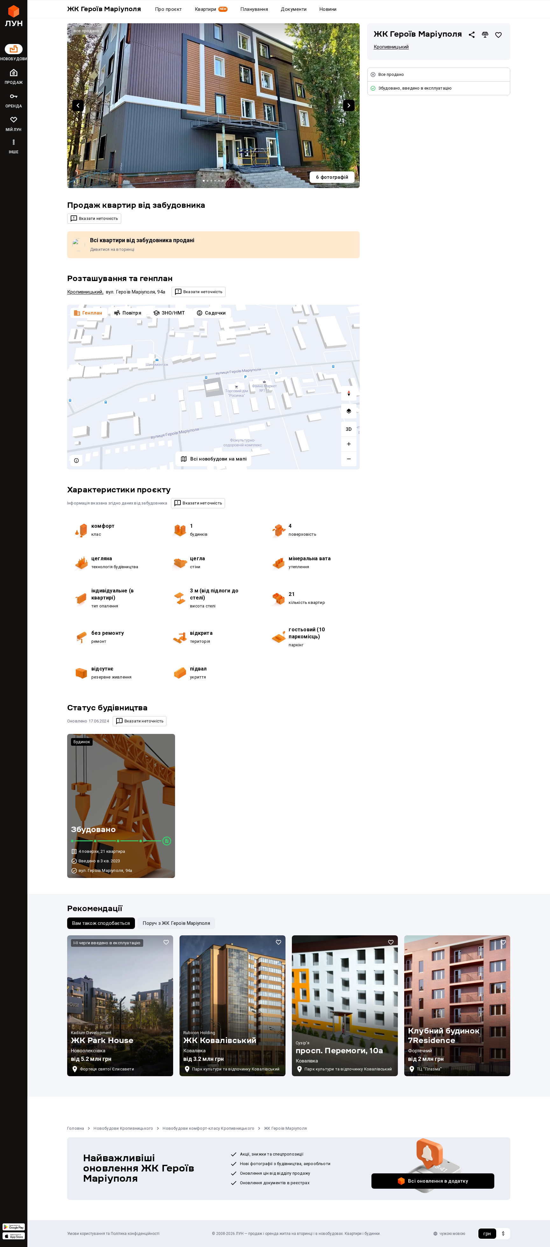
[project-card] (120, 1006)
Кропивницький (84, 292)
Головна (75, 1128)
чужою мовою (452, 1233)
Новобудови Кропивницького (123, 1128)
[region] (213, 387)
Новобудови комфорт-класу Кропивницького (208, 1128)
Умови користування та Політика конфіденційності (113, 1233)
